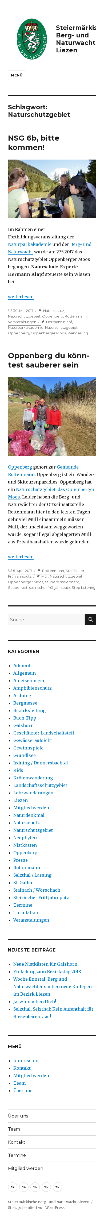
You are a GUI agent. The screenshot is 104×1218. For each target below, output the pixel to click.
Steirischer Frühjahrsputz (41, 897)
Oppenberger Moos (48, 333)
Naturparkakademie (29, 244)
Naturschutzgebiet (24, 316)
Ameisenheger (29, 680)
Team (19, 1083)
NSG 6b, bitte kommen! (33, 142)
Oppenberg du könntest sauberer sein (48, 360)
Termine (22, 905)
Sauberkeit (17, 587)
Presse (20, 860)
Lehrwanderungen (33, 792)
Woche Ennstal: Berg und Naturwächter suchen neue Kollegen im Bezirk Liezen (52, 986)
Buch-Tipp (24, 718)
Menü (16, 75)
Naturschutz (53, 310)
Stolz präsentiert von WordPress (36, 1207)
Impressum (25, 1060)
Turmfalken (26, 912)
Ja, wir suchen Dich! (34, 1001)
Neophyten (25, 837)
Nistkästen (25, 845)
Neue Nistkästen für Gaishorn (45, 964)
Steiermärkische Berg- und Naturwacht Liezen (48, 1202)
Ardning (22, 695)
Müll (44, 576)
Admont (21, 665)
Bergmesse (25, 703)
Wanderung (77, 333)
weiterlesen (21, 296)
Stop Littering (83, 587)
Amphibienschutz (32, 688)
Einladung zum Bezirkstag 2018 (47, 971)
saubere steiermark (62, 582)
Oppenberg (52, 316)
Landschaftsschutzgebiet (40, 785)
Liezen (20, 800)
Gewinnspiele (28, 748)
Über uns (23, 1090)
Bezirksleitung (29, 710)
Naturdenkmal (29, 815)
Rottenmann (76, 316)
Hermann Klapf (59, 322)
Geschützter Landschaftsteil (43, 733)
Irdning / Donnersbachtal (40, 762)
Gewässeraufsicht (32, 740)
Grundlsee (24, 755)
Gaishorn (23, 725)
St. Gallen (23, 882)
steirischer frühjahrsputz (49, 587)
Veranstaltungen (22, 322)
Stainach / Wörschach (36, 890)
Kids (18, 770)
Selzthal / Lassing (32, 875)
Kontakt (22, 1068)
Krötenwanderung (33, 777)
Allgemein (24, 673)
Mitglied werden (31, 807)
